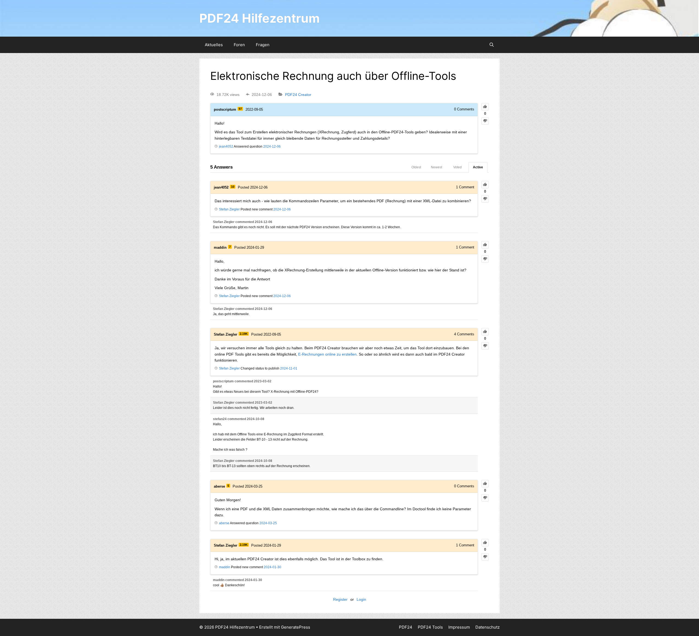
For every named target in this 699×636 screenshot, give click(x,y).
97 (240, 108)
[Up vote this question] (485, 106)
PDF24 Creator (298, 94)
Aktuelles (214, 44)
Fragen (262, 44)
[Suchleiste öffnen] (492, 45)
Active (478, 167)
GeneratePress (295, 627)
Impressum (459, 627)
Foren (239, 44)
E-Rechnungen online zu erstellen (327, 354)
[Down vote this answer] (485, 199)
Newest (436, 167)
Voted (457, 167)
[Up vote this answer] (485, 184)
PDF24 (405, 627)
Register (340, 599)
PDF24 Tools (430, 627)
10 (232, 186)
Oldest (416, 167)
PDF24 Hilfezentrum (259, 18)
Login (361, 599)
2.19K (244, 333)
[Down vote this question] (485, 121)
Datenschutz (487, 627)
